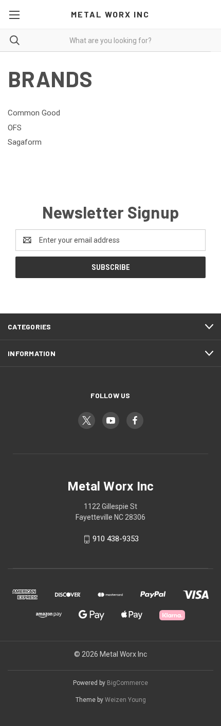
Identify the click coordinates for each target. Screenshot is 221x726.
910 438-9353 (116, 538)
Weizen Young (125, 699)
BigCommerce (127, 682)
